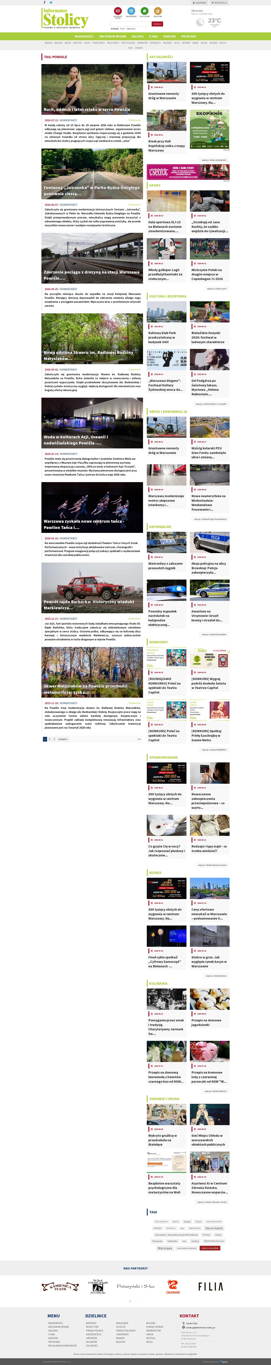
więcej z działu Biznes (216, 975)
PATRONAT (189, 36)
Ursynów (186, 42)
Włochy (223, 42)
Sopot (184, 1241)
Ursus (177, 42)
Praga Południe (128, 42)
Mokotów (77, 42)
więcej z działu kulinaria (215, 1091)
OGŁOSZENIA (145, 16)
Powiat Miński (99, 42)
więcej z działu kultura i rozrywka (211, 404)
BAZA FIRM (158, 16)
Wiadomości (84, 36)
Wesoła (204, 42)
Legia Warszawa (194, 1228)
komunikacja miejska (214, 1222)
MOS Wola (206, 1235)
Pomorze (157, 1241)
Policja (218, 1235)
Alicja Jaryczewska (161, 1222)
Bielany (68, 42)
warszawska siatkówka (186, 1248)
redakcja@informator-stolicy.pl (200, 1327)
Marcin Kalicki (214, 1228)
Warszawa (165, 1248)
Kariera (169, 36)
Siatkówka (172, 1241)
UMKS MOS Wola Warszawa (214, 1241)
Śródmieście (155, 42)
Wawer (195, 42)
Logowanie (201, 2)
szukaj (157, 24)
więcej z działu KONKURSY (214, 749)
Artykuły (115, 28)
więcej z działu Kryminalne (214, 634)
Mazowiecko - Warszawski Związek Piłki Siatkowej (176, 1235)
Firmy (122, 28)
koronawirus (171, 1228)
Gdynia (199, 1221)
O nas (153, 36)
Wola (130, 47)
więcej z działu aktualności (214, 160)
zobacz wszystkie (210, 1248)
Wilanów (213, 42)
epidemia (176, 1222)
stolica (195, 1241)
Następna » (63, 739)
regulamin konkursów (62, 1345)
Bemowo (48, 42)
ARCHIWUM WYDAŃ (118, 17)
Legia (182, 1228)
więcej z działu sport (216, 288)
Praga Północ (113, 42)
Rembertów (142, 42)
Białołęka (59, 42)
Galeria (137, 36)
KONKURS (157, 1228)
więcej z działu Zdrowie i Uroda (211, 1202)
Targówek (167, 42)
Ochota (87, 42)
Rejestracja (221, 2)
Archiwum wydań (112, 36)
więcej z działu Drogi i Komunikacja (210, 519)
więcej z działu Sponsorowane (212, 865)
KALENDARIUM (131, 16)
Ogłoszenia (131, 28)
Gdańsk (187, 1221)
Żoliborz (139, 47)
